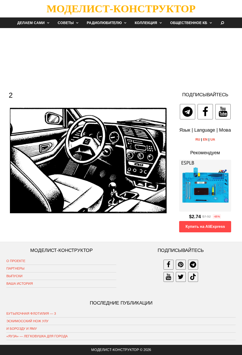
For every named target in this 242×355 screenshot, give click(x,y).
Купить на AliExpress (205, 227)
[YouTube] (223, 111)
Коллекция (146, 23)
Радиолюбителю (104, 23)
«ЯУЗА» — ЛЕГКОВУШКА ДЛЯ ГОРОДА (37, 336)
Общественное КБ (188, 23)
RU (197, 139)
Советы (66, 23)
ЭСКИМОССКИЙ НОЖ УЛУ (27, 321)
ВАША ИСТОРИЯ (19, 283)
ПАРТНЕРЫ (15, 268)
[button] (49, 22)
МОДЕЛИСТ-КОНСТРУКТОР (121, 9)
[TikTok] (193, 277)
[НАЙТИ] (222, 22)
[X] (181, 277)
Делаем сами (31, 23)
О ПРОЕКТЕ (15, 261)
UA (212, 139)
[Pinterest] (181, 265)
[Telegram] (187, 111)
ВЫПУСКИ (14, 276)
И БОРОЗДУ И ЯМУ (21, 328)
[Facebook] (205, 111)
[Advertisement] (121, 57)
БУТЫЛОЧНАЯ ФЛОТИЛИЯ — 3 (31, 313)
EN (205, 139)
